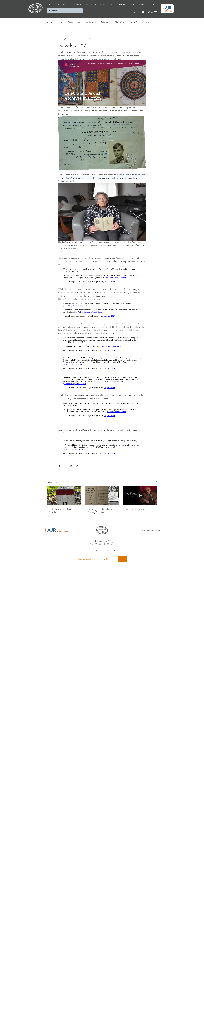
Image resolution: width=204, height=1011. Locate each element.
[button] (76, 3)
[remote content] (102, 276)
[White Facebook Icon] (146, 12)
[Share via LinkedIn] (71, 474)
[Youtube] (143, 12)
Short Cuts (119, 22)
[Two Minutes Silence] (140, 503)
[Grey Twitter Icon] (108, 551)
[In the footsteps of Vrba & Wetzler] (64, 503)
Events (70, 22)
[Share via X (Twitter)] (65, 474)
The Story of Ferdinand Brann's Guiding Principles (101, 519)
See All (155, 490)
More (144, 22)
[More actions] (144, 38)
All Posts (50, 22)
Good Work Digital (153, 539)
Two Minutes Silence (135, 517)
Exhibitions (105, 22)
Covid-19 (133, 22)
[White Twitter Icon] (149, 12)
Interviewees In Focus (87, 22)
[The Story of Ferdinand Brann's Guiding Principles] (102, 503)
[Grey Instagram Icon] (112, 551)
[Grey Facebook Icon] (104, 551)
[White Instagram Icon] (151, 12)
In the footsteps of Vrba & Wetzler (60, 519)
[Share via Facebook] (59, 474)
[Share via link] (77, 474)
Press (61, 22)
